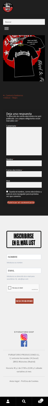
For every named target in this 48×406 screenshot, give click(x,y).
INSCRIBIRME (24, 301)
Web (8, 181)
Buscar (24, 401)
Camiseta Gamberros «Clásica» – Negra (13, 96)
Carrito (37, 399)
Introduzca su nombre (15, 263)
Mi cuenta (8, 401)
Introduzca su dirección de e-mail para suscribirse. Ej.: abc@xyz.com (21, 277)
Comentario (11, 126)
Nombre (10, 159)
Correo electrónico (14, 170)
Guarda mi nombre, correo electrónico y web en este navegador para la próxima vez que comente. (24, 193)
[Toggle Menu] (6, 31)
